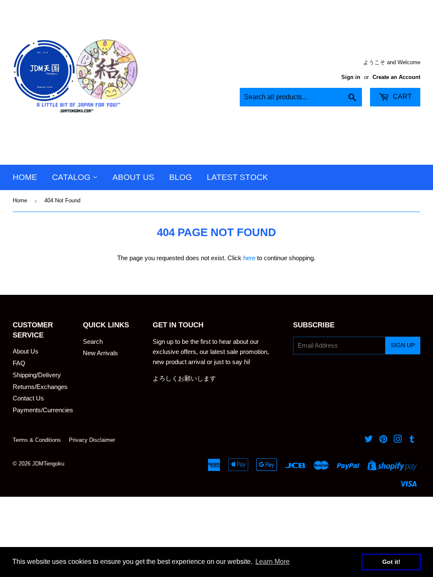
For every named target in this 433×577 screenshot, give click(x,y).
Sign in (350, 77)
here (249, 257)
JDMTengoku (48, 463)
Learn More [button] (272, 561)
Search (93, 341)
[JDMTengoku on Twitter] (368, 440)
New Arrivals (100, 353)
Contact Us (28, 398)
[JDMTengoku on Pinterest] (383, 440)
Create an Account (396, 77)
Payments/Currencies (43, 410)
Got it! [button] (391, 561)
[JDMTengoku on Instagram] (398, 440)
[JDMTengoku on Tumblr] (412, 440)
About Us (133, 177)
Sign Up (403, 345)
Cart (401, 96)
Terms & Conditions (37, 440)
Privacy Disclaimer (92, 440)
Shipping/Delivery (37, 374)
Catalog (72, 177)
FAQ (19, 363)
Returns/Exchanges (40, 386)
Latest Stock (237, 177)
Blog (180, 177)
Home (25, 177)
